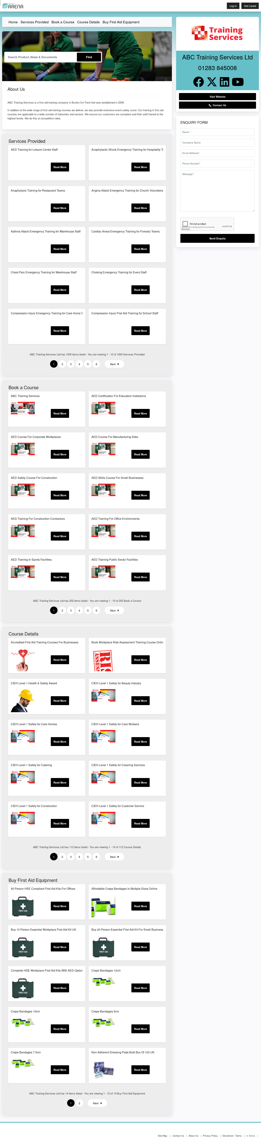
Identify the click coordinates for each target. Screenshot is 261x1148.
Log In (233, 6)
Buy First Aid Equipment (121, 21)
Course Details (88, 21)
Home (13, 21)
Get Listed (250, 6)
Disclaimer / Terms (232, 1135)
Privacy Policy (210, 1135)
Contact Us (218, 105)
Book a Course (62, 21)
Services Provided (35, 21)
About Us (193, 1135)
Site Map (162, 1135)
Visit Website (217, 96)
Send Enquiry (217, 238)
